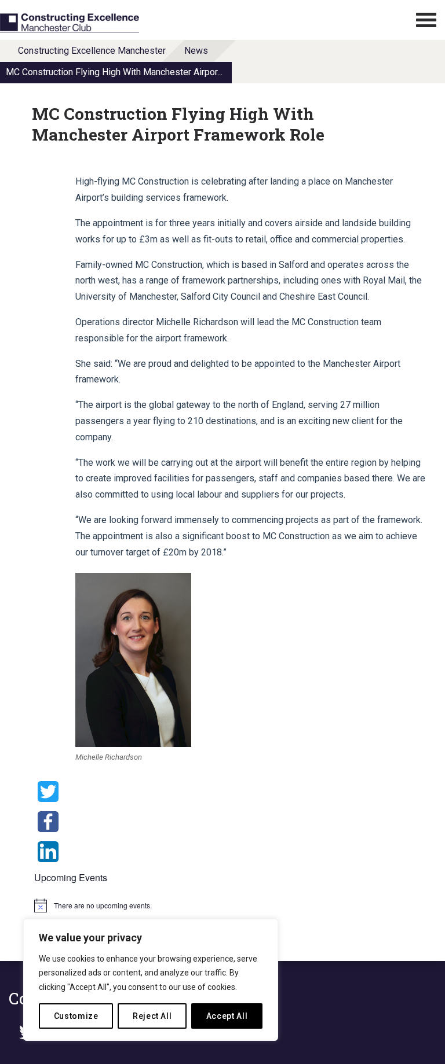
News (196, 50)
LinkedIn (48, 851)
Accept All (227, 1016)
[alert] (188, 905)
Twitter (48, 791)
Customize (76, 1016)
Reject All (152, 1016)
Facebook (48, 821)
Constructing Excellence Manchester (92, 50)
